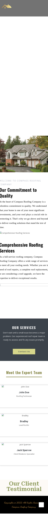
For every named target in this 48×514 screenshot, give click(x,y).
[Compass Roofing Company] (6, 8)
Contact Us (24, 351)
